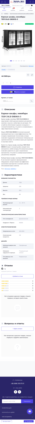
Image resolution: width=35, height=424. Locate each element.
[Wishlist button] (28, 75)
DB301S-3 (13, 169)
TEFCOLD (31, 66)
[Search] (5, 2)
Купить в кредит (20, 92)
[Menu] (2, 2)
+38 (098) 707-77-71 (17, 383)
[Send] (32, 101)
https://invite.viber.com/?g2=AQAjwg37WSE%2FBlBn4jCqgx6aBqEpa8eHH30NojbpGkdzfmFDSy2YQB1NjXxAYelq (19, 391)
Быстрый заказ (6, 421)
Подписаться (27, 401)
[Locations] (30, 2)
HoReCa (6, 13)
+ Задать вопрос (17, 328)
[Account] (33, 2)
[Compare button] (32, 75)
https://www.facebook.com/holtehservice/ (15, 391)
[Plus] (10, 83)
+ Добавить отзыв (17, 276)
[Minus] (3, 83)
